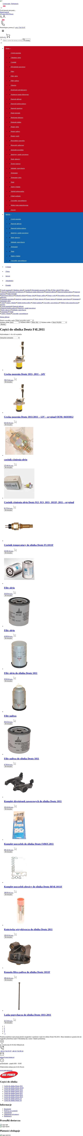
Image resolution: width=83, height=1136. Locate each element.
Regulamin (7, 1109)
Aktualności (9, 281)
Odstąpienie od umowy (11, 1114)
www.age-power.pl (6, 1070)
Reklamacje (8, 1116)
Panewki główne (15, 99)
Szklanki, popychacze (17, 168)
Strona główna (4, 317)
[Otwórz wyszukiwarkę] (1, 17)
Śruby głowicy (15, 159)
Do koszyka (8, 382)
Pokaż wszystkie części (7, 320)
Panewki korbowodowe (18, 104)
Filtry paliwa (14, 81)
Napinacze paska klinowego (19, 94)
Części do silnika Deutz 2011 (13, 1093)
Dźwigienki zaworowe (17, 67)
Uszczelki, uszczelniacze (18, 201)
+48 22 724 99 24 (17, 1051)
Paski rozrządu (15, 113)
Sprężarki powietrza (16, 150)
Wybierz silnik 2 (46, 322)
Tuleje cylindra (15, 187)
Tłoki (12, 182)
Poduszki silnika (15, 122)
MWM (8, 214)
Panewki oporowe (16, 108)
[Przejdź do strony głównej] (6, 14)
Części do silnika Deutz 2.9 (13, 1098)
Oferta (8, 271)
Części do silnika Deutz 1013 (13, 1091)
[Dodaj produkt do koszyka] (15, 380)
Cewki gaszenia (15, 53)
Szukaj (27, 40)
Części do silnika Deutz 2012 (13, 1095)
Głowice (13, 85)
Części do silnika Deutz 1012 (13, 1089)
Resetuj (3, 324)
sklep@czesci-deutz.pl (7, 1057)
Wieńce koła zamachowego (19, 205)
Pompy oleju (14, 127)
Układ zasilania (15, 196)
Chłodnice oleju (15, 57)
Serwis (8, 276)
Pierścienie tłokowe (16, 117)
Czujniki (13, 62)
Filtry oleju (14, 76)
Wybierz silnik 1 (25, 322)
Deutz (8, 48)
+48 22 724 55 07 (5, 1051)
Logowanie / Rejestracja (10, 4)
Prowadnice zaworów (17, 141)
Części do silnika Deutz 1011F (14, 1088)
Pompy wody (14, 136)
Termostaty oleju (15, 177)
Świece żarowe (15, 164)
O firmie (8, 267)
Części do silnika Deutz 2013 (13, 1097)
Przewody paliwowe (17, 145)
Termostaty (14, 173)
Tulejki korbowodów (17, 191)
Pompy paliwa (15, 131)
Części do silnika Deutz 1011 (13, 1086)
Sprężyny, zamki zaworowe (19, 154)
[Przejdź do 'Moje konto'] (4, 17)
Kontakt (8, 285)
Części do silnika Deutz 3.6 (13, 1100)
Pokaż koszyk (4, 12)
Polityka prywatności (11, 1111)
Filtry (12, 71)
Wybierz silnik (4, 322)
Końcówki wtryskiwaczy (18, 90)
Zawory (13, 210)
